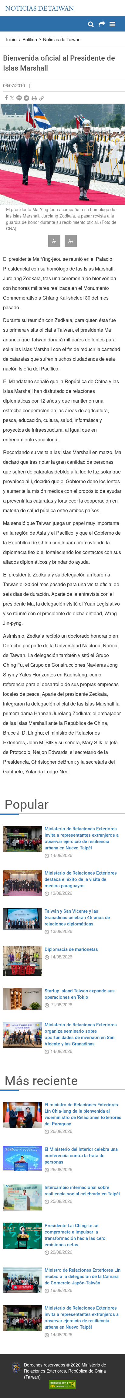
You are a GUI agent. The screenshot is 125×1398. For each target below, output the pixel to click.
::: (6, 3)
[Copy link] (41, 98)
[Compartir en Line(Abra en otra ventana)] (19, 98)
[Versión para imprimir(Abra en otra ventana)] (34, 98)
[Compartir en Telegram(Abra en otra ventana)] (26, 98)
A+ (70, 241)
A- (54, 241)
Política (29, 39)
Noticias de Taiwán (61, 39)
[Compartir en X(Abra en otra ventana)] (12, 98)
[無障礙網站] (62, 1384)
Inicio (11, 39)
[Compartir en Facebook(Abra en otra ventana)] (6, 98)
